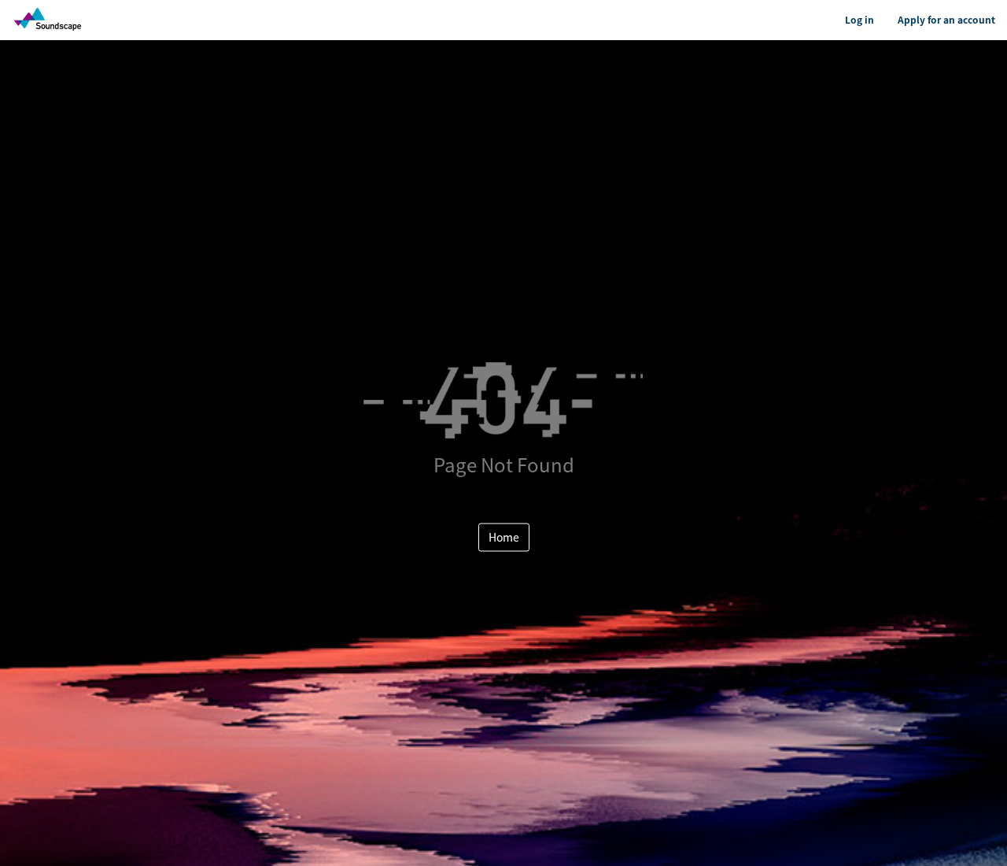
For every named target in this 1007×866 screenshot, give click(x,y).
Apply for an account (946, 19)
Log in (859, 19)
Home (504, 537)
